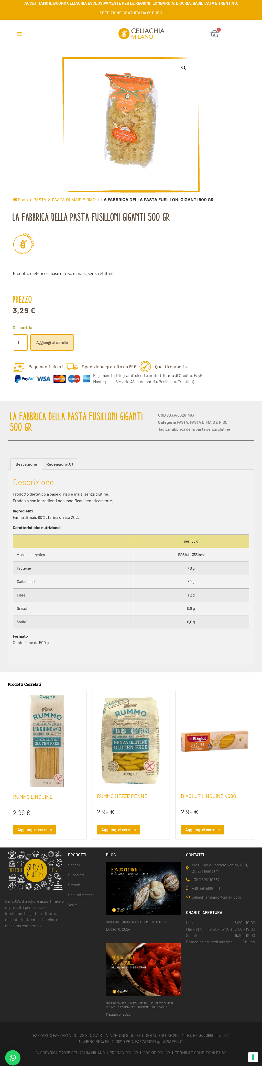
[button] (19, 34)
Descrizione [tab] (26, 464)
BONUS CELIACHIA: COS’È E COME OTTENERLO (136, 921)
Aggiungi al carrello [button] (34, 829)
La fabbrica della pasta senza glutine (197, 429)
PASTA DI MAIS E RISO (74, 199)
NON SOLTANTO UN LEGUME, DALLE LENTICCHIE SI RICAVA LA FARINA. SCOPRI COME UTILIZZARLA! (139, 1004)
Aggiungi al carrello (52, 342)
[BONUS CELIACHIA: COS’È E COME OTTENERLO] (143, 887)
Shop (23, 199)
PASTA (40, 199)
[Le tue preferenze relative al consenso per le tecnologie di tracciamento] (253, 1057)
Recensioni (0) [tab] (59, 464)
